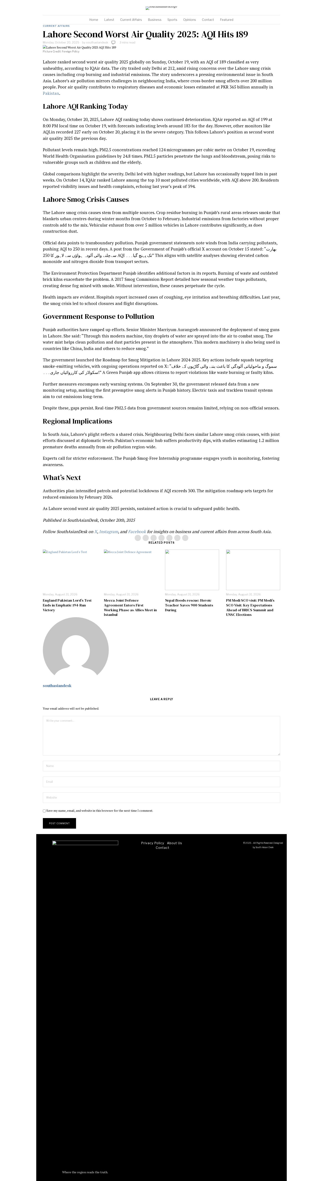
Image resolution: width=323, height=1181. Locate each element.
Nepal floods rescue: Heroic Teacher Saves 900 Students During (189, 605)
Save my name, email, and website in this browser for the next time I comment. (99, 810)
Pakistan (51, 93)
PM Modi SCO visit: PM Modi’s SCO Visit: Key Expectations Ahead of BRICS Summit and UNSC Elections (250, 607)
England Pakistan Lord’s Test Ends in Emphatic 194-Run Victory (67, 605)
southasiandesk (97, 42)
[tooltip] (265, 8)
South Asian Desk (265, 847)
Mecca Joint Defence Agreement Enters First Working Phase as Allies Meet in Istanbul (130, 607)
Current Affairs (56, 25)
